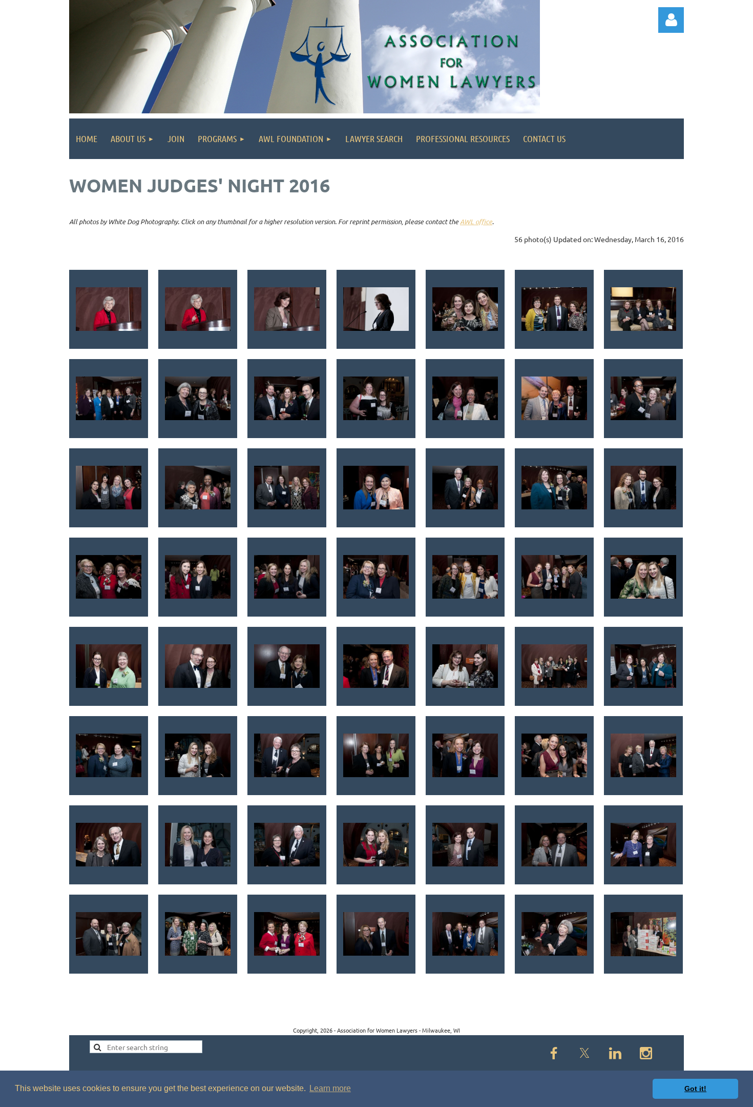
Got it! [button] (695, 1088)
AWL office (476, 221)
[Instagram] (646, 1053)
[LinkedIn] (615, 1053)
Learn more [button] (330, 1088)
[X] (584, 1053)
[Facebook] (554, 1053)
